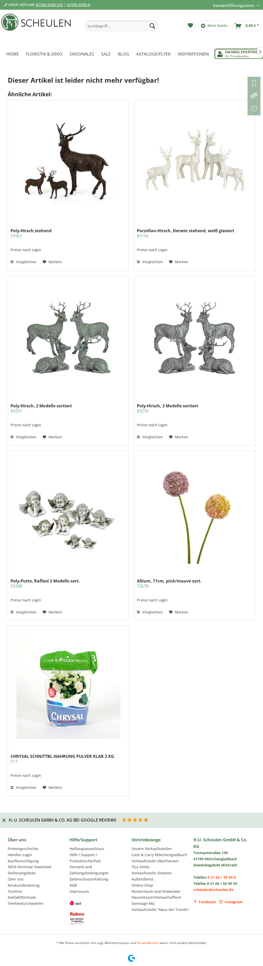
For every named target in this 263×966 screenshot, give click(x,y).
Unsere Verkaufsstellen (152, 848)
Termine (15, 891)
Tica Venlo (140, 866)
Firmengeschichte (23, 848)
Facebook (207, 901)
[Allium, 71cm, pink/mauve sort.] (194, 511)
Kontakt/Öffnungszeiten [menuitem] (234, 5)
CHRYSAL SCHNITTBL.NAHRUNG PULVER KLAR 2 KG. (63, 759)
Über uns (16, 879)
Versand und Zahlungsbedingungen (89, 869)
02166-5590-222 (49, 4)
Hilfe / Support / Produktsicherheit (85, 857)
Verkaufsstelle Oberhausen (155, 860)
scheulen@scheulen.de (213, 889)
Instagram (233, 901)
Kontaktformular (22, 897)
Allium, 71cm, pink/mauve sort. (169, 583)
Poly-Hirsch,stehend (31, 233)
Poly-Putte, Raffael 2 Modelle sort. (45, 583)
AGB (73, 885)
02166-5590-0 (78, 4)
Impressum (79, 891)
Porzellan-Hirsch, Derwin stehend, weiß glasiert (185, 233)
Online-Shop (142, 885)
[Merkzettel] (190, 26)
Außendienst (143, 879)
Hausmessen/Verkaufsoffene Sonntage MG (156, 900)
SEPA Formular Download (29, 866)
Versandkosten (148, 943)
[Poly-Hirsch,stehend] (68, 161)
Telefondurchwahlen (25, 903)
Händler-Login (20, 854)
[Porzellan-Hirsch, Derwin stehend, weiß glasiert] (194, 161)
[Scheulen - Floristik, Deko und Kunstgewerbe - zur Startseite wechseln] (37, 28)
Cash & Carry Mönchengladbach (159, 854)
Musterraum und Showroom (156, 891)
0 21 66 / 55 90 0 (222, 877)
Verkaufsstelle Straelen (152, 873)
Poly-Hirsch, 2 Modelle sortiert (41, 408)
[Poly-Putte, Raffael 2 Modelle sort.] (68, 511)
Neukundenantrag (24, 885)
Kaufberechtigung (23, 860)
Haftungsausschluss (87, 848)
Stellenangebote (22, 873)
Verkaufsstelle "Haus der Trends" (160, 909)
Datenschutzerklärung (89, 879)
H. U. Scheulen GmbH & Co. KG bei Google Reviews (62, 820)
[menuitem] (121, 26)
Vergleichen (25, 261)
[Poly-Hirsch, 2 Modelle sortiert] (68, 336)
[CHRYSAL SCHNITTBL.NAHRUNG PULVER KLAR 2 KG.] (68, 687)
